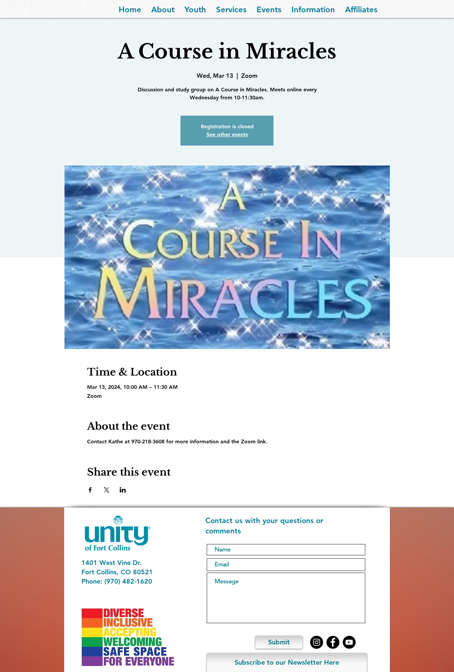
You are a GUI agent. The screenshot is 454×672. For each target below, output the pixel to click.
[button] (162, 9)
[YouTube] (349, 642)
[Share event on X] (106, 490)
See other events (227, 134)
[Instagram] (316, 642)
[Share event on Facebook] (90, 490)
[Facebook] (332, 642)
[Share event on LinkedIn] (123, 490)
